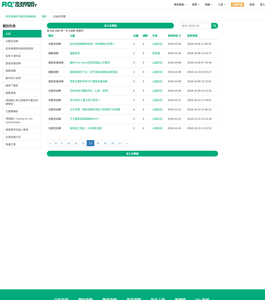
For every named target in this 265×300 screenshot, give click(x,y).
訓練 (208, 4)
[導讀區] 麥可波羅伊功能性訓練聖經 (22, 102)
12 (83, 143)
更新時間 (192, 35)
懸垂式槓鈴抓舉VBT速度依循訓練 (88, 81)
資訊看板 (179, 4)
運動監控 (75, 53)
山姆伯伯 (157, 43)
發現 (195, 4)
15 (105, 143)
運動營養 (11, 92)
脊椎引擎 (11, 144)
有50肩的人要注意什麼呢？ (85, 100)
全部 (8, 33)
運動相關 (11, 70)
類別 (50, 35)
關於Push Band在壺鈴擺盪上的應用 (90, 62)
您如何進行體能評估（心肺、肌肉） (90, 90)
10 (68, 143)
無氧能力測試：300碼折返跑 (86, 128)
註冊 (252, 4)
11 (75, 143)
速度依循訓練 (13, 63)
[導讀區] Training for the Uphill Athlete (19, 120)
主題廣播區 (12, 111)
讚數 (145, 35)
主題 (72, 35)
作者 (154, 35)
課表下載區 (12, 85)
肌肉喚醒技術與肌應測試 (19, 48)
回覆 (135, 35)
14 (97, 143)
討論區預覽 (59, 16)
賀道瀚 (156, 53)
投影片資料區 (13, 55)
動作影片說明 (13, 78)
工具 (221, 4)
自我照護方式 (13, 137)
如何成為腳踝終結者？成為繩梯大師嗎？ (92, 43)
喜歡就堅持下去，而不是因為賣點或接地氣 (94, 71)
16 (112, 143)
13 (90, 143)
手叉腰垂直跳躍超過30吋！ (85, 118)
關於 (44, 16)
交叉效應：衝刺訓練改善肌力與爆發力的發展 (95, 109)
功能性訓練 (12, 41)
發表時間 (173, 35)
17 (120, 143)
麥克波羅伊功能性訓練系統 (21, 16)
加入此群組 (110, 25)
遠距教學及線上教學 (17, 129)
